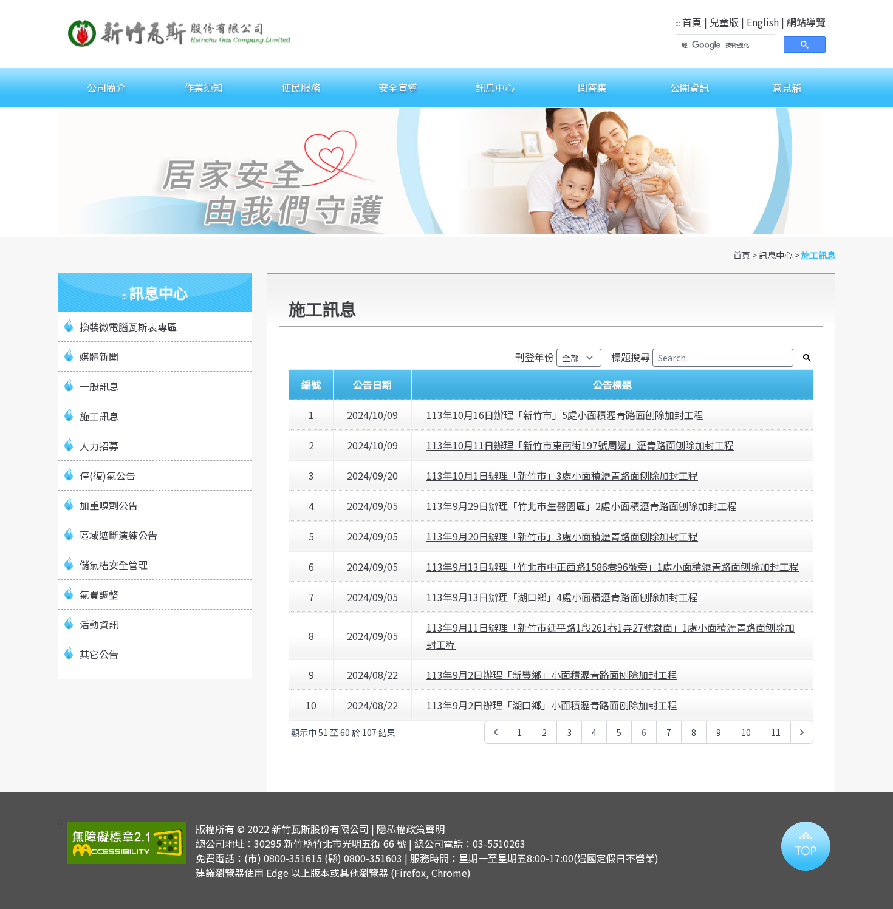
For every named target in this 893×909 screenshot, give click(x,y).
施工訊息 (818, 255)
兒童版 (724, 22)
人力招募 (99, 445)
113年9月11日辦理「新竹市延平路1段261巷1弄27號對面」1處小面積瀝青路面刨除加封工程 (610, 636)
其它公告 (99, 654)
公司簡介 (106, 87)
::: (678, 23)
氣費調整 (99, 594)
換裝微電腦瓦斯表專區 (128, 326)
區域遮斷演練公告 (118, 535)
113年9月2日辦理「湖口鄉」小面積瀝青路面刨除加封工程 (551, 705)
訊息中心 (495, 87)
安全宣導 (397, 87)
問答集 (592, 87)
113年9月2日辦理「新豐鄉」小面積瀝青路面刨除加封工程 (551, 674)
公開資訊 (689, 87)
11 (776, 732)
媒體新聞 (99, 356)
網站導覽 (806, 22)
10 (746, 732)
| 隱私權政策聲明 (408, 829)
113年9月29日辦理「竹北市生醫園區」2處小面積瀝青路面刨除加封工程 (581, 506)
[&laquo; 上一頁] (495, 732)
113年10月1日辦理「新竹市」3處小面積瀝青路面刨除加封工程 (562, 475)
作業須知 (203, 87)
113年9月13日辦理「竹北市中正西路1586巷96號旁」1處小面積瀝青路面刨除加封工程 (612, 566)
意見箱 (786, 87)
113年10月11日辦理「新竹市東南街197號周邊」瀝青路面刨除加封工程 (580, 445)
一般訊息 (99, 386)
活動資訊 (99, 624)
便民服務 (300, 87)
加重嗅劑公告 (109, 505)
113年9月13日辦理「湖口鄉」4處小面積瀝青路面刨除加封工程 (562, 597)
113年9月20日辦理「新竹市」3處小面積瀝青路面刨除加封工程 (562, 536)
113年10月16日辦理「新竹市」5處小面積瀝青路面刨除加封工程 (564, 414)
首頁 (692, 22)
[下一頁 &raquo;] (801, 732)
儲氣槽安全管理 (114, 564)
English (763, 22)
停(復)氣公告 (107, 475)
